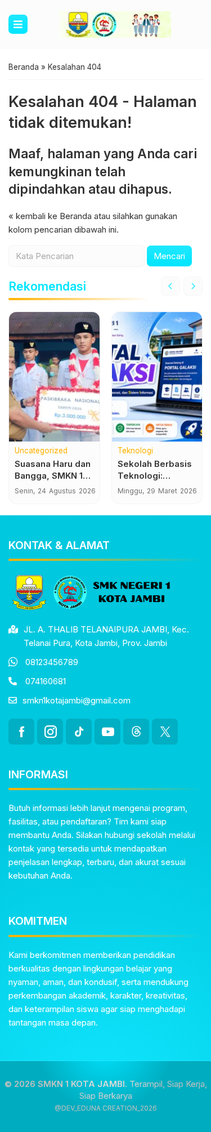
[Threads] (136, 732)
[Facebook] (21, 732)
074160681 (45, 681)
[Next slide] (193, 286)
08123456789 (51, 662)
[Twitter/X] (165, 732)
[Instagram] (50, 732)
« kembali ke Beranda (50, 216)
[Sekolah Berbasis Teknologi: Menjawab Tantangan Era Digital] (157, 377)
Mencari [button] (169, 256)
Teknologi (135, 451)
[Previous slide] (170, 286)
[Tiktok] (79, 732)
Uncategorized (41, 451)
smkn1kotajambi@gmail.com (77, 700)
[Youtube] (107, 732)
